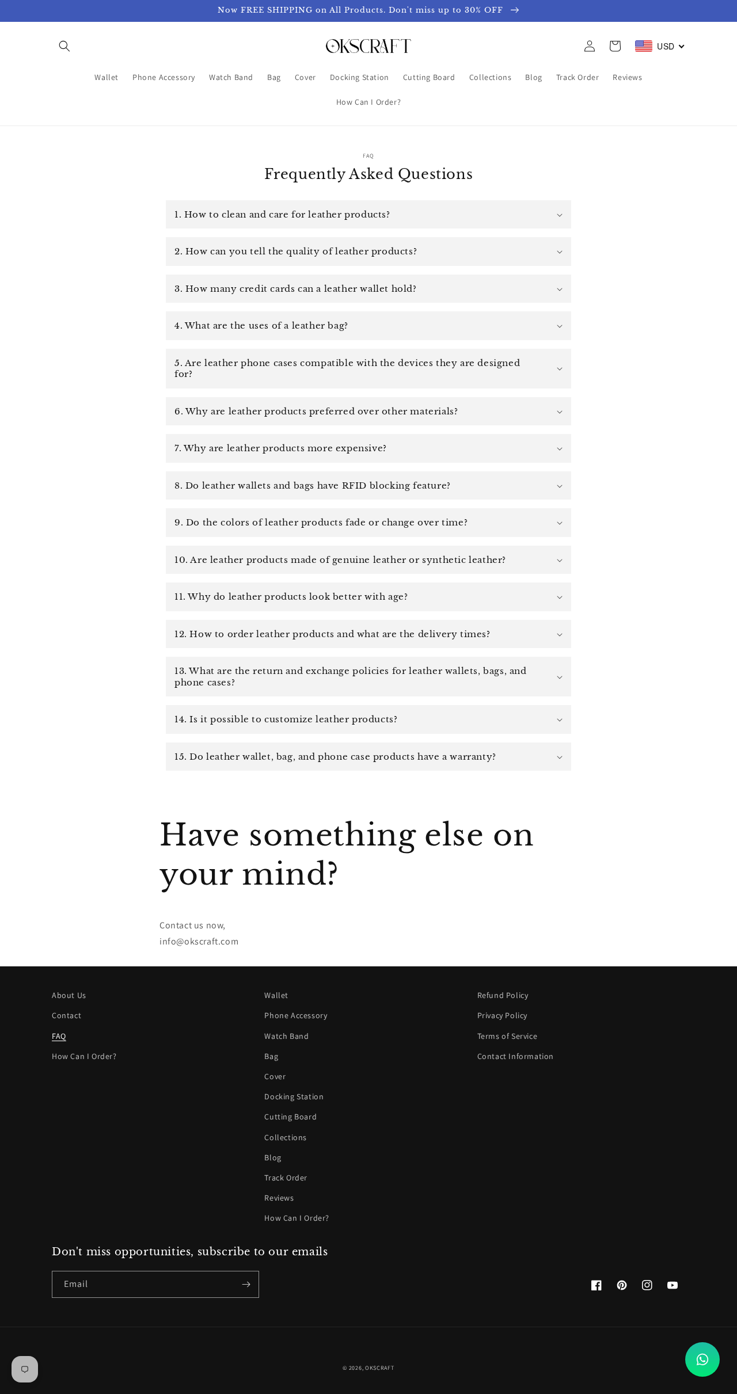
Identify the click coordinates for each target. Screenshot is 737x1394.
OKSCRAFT (379, 1368)
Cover (275, 1076)
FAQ (59, 1036)
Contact (66, 1015)
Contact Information (515, 1056)
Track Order (285, 1177)
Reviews (279, 1198)
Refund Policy (503, 995)
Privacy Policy (502, 1015)
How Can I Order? (84, 1056)
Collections (285, 1137)
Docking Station (294, 1096)
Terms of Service (507, 1036)
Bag (271, 1056)
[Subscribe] (246, 1284)
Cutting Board (290, 1116)
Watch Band (286, 1036)
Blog (272, 1157)
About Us (69, 995)
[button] (64, 46)
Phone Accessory (295, 1015)
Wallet (276, 995)
